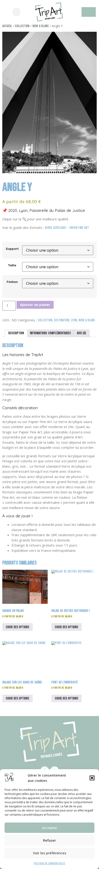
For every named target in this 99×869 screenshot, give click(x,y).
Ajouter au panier (35, 304)
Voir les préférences (49, 853)
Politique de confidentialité (49, 863)
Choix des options (17, 627)
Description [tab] (16, 333)
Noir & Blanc (40, 26)
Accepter (49, 827)
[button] (92, 778)
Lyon (74, 320)
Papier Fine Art (79, 228)
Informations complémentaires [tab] (50, 333)
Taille (12, 265)
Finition (12, 281)
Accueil (7, 26)
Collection (22, 26)
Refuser (49, 840)
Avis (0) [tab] (81, 333)
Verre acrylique (55, 228)
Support (12, 248)
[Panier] (89, 12)
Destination (61, 320)
